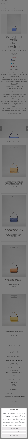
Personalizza (14, 435)
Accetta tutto (14, 428)
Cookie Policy (18, 416)
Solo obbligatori (14, 432)
